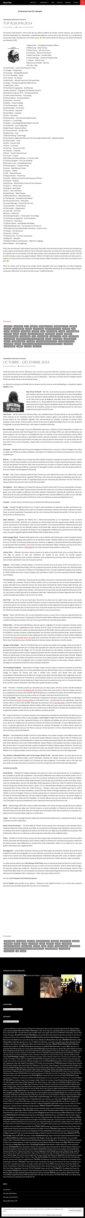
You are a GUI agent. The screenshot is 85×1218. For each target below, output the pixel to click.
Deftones (58, 1063)
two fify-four (9, 951)
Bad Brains (47, 1037)
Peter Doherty (73, 1126)
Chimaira (77, 1052)
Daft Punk (38, 1059)
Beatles (66, 1039)
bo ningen (55, 941)
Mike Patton (72, 1110)
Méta (52, 2)
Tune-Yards (25, 1168)
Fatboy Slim (48, 1073)
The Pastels (52, 1159)
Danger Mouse (8, 1061)
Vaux (30, 1170)
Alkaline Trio (74, 1030)
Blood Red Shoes (51, 1046)
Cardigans (74, 1050)
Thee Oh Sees (68, 343)
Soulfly (76, 1144)
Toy (56, 1166)
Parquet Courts (55, 336)
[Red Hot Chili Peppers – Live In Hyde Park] (38, 975)
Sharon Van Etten (70, 338)
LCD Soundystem (16, 1103)
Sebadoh (14, 1142)
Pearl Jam (39, 1126)
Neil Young (7, 1117)
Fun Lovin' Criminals (70, 1078)
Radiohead (40, 1135)
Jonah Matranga (43, 1097)
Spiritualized (49, 1147)
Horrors (5, 1088)
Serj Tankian (32, 1142)
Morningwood (58, 1113)
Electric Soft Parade (32, 1071)
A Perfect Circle (63, 1032)
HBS (42, 1086)
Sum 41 (15, 1151)
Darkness (24, 1061)
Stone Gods (21, 1149)
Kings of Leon (67, 1099)
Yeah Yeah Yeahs (63, 1174)
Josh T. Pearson (54, 1097)
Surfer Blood (51, 1151)
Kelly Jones (41, 1099)
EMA (73, 328)
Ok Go (26, 1121)
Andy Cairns (41, 1032)
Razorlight (20, 1138)
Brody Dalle (6, 1050)
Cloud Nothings (18, 328)
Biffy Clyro (38, 1042)
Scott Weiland (70, 1140)
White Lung (37, 346)
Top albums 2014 (17, 23)
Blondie (32, 1046)
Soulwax (5, 1147)
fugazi (42, 943)
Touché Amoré (50, 1166)
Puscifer (54, 1133)
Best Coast (12, 1042)
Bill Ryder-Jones (47, 1042)
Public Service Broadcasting (25, 1133)
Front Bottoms (15, 1078)
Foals (30, 1075)
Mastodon (42, 1108)
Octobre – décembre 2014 (26, 362)
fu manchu (49, 1078)
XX (56, 1174)
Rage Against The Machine (53, 1135)
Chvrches (50, 1054)
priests (48, 338)
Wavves (27, 1172)
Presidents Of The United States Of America (30, 338)
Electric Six (22, 1071)
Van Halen (23, 1170)
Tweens (20, 346)
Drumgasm (58, 1067)
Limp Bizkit (47, 1103)
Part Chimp (64, 1124)
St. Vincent (31, 341)
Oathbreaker (50, 1119)
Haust (39, 1086)
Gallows (18, 1080)
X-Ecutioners (51, 1174)
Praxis (28, 1131)
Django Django (14, 1067)
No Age (19, 1119)
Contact (76, 2)
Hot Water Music (38, 1088)
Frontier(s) (23, 1078)
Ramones (77, 1135)
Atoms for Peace (67, 1035)
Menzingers (19, 1110)
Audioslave (6, 1037)
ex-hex (7, 331)
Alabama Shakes (74, 1028)
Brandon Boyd (48, 1048)
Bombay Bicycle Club (61, 326)
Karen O (28, 1099)
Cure (25, 1059)
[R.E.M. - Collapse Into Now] (71, 984)
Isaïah (76, 1090)
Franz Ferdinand (67, 1075)
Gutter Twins (16, 1086)
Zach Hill (32, 1177)
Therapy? (22, 1161)
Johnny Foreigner (72, 331)
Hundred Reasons (63, 1088)
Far (43, 1073)
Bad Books (41, 1037)
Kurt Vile (23, 1101)
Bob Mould (10, 1048)
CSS (22, 1059)
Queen (65, 1133)
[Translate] (7, 321)
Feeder (64, 1073)
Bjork (68, 1042)
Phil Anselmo (9, 1128)
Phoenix (16, 1128)
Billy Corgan (55, 1042)
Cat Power (11, 1052)
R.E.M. (20, 1135)
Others (59, 1121)
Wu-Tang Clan (42, 1174)
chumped (7, 328)
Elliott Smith (55, 1071)
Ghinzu (65, 1080)
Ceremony (39, 1052)
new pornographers (11, 336)
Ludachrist (14, 1106)
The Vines (66, 1162)
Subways (6, 1151)
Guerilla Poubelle (64, 1084)
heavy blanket (52, 331)
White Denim (71, 1172)
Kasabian (34, 1099)
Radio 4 (33, 1135)
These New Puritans (32, 1162)
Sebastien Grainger (23, 1142)
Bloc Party (25, 1046)
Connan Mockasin (30, 1057)
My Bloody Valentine (44, 1115)
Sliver (28, 1144)
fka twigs (18, 1075)
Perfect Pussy (74, 336)
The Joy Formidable (41, 1157)
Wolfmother (34, 1174)
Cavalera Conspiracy (20, 1052)
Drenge (46, 1067)
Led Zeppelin (26, 1103)
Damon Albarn (38, 328)
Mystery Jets (55, 1115)
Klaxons (5, 1101)
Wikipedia (28, 547)
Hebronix (56, 1086)
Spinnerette (42, 1147)
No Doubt (25, 1119)
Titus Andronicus (13, 1166)
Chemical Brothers (68, 1052)
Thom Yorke (45, 1164)
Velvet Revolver (37, 1170)
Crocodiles (11, 1059)
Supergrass (42, 1151)
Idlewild (20, 1090)
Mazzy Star (68, 1108)
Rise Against (54, 1138)
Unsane (74, 1168)
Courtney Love (65, 1057)
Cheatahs (73, 326)
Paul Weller (17, 1126)
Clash (4, 1057)
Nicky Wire (53, 1117)
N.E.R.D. (62, 1115)
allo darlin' (18, 326)
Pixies (44, 946)
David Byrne (59, 1061)
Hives (66, 1086)
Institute (59, 1090)
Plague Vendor (9, 338)
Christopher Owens (26, 1054)
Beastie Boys (51, 1040)
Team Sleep (24, 1153)
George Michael (58, 1080)
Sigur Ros (67, 1142)
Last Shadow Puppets (68, 1101)
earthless (66, 328)
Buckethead (36, 1050)
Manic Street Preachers (36, 333)
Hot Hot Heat (23, 1088)
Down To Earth (34, 1067)
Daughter (36, 1061)
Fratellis (76, 1075)
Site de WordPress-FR (10, 1201)
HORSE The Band (13, 1088)
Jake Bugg (30, 1092)
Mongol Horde (49, 1113)
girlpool (35, 331)
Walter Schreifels (14, 1172)
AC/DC (50, 1028)
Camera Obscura (65, 1050)
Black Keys (26, 1044)
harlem (34, 1086)
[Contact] (13, 984)
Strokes (76, 1149)
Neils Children (76, 1115)
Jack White (16, 1092)
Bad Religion (55, 1037)
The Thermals (58, 1162)
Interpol (64, 1090)
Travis (8, 1168)
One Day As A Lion (33, 1121)
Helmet (61, 1086)
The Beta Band (64, 1153)
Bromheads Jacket (23, 1050)
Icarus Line (9, 1090)
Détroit (17, 943)
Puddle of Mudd (39, 1133)
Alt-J (26, 326)
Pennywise (55, 1126)
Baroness (77, 1037)
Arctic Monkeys (30, 1035)
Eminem (65, 1071)
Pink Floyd (22, 1128)
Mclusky (75, 1108)
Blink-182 (18, 1046)
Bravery (56, 1048)
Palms (8, 1124)
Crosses (28, 328)
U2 (17, 951)
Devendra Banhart (13, 1065)
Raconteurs (27, 1135)
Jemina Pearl (34, 1094)
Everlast (74, 1071)
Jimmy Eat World (53, 1094)
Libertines (33, 1103)
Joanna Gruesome (71, 1094)
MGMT (45, 1110)
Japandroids (6, 1094)
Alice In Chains (65, 1030)
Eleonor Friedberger (45, 1071)
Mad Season (26, 1106)
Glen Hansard (19, 1082)
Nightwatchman (61, 1117)
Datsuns (30, 1061)
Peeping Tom (48, 1126)
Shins (62, 1142)
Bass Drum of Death (46, 326)
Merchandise (50, 333)
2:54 (34, 1028)
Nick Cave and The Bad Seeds (40, 1117)
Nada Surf (68, 1115)
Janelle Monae (59, 1092)
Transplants (73, 1166)
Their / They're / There (27, 1157)
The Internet (17, 1157)
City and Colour (58, 1054)
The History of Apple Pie (66, 341)
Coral (58, 1057)
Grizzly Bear (54, 1084)
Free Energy (6, 1078)
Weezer (23, 951)
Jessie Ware (42, 1094)
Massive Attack (34, 1108)
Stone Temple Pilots (40, 1149)
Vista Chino (66, 1170)
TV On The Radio (10, 346)
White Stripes (19, 1174)
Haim (30, 1086)
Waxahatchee (34, 1172)
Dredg (41, 1067)
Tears (29, 1153)
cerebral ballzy (31, 1052)
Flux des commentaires (10, 1197)
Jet (47, 1094)
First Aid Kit (15, 331)
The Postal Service (62, 1159)
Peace (33, 1126)
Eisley (5, 1071)
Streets (55, 1149)
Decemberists (50, 1063)
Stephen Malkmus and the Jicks (46, 341)
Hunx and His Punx (75, 1088)
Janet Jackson (68, 1092)
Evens (70, 1071)
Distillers (75, 1065)
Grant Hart (19, 1084)
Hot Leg (30, 1088)
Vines (61, 1170)
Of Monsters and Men (9, 1121)
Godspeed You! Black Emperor (37, 1082)
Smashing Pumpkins (19, 341)
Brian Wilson (67, 1048)
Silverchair (74, 1142)
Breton (61, 1048)
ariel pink (34, 326)
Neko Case (14, 1117)
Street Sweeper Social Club (65, 1149)
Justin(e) (5, 1099)
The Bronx (72, 1153)
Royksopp (45, 1140)
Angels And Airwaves (51, 1032)
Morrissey (68, 333)
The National (45, 1159)
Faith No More (23, 1073)
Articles (33, 2)
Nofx (40, 1119)
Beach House (35, 1040)
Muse (30, 1115)
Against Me (8, 326)
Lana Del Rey (57, 1101)
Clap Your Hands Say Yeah (71, 1054)
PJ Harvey (47, 1128)
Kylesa (28, 1101)
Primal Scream (70, 1131)
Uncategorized (67, 1168)
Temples (43, 1153)
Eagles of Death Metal (29, 1069)
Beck (71, 1040)
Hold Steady (72, 1086)
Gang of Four (25, 1080)
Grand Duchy (11, 1084)
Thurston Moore (51, 948)
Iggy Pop (26, 1090)
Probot (77, 1131)
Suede (11, 1151)
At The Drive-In (76, 1035)
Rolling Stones (37, 1140)
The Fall (19, 1155)
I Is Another (33, 1090)
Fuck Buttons (30, 1078)
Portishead (14, 1131)
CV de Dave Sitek (58, 703)
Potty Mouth (22, 1131)
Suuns (57, 1151)
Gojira (49, 1082)
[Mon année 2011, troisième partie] (50, 987)
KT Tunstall (16, 1101)
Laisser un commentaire (25, 27)
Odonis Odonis (25, 336)
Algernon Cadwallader (53, 1030)
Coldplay (22, 1057)
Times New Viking (71, 1164)
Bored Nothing (65, 941)
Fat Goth (54, 1073)
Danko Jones (17, 1061)
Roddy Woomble (27, 1140)
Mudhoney (24, 1115)
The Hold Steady (70, 1155)
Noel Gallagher (33, 1119)
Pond (9, 1131)
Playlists (59, 2)
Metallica (37, 1110)
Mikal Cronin (64, 1110)
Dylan (5, 1069)
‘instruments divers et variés (25, 637)
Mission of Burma (28, 1113)
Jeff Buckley (14, 1094)
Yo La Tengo (72, 1174)
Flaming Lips (24, 1075)
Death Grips (42, 1063)
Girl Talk (5, 1082)
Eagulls (38, 1069)
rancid (51, 946)
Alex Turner (42, 1030)
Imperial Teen (41, 1090)
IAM (4, 1090)
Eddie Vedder (51, 1069)
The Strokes (43, 1162)
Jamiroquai (50, 1092)
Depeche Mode (67, 1063)
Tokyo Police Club (23, 1166)
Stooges (49, 1149)
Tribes (11, 1168)
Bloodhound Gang (39, 1046)
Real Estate (26, 1138)
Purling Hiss (48, 1133)
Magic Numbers (35, 1106)
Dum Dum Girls (76, 1067)
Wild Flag (27, 1174)
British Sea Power (76, 1048)
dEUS (5, 1065)
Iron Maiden (71, 1090)
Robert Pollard (12, 1140)
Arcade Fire (19, 1035)
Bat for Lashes (22, 1040)
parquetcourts (57, 1124)
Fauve (59, 1073)
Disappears (56, 1065)
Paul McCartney (8, 1126)
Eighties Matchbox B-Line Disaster (69, 1069)
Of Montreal (20, 1121)
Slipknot (24, 1144)
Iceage (58, 943)
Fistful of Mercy (10, 1075)
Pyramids (60, 1133)
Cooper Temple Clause (49, 1057)
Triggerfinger (17, 1168)
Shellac (7, 341)
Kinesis (60, 1099)
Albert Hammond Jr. (32, 1030)
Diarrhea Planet (24, 1065)
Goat (43, 331)
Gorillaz (62, 1082)
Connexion (6, 1189)
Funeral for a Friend (58, 1078)
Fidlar (68, 1073)
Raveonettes (58, 338)
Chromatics (36, 1054)
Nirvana (14, 1119)
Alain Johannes (10, 941)
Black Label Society (35, 1044)
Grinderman (47, 1084)
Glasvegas (11, 1082)
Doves (24, 1067)
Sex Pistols (40, 1142)
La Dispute (8, 333)
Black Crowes (10, 1044)
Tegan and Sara (36, 1153)
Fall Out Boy (32, 1073)
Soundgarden (75, 946)
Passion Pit (71, 1124)
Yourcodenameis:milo (18, 1177)
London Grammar (64, 1103)
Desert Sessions (77, 1063)
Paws (65, 336)
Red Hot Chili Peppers (37, 1138)
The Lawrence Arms (12, 1159)
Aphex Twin (72, 1032)
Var (27, 1170)
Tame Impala (16, 1153)
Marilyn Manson (73, 1106)
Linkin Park (55, 1103)
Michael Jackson (54, 1110)
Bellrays (75, 1040)
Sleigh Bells (17, 1144)
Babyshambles (31, 1037)
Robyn (19, 1140)
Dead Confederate (68, 1061)
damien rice (8, 943)
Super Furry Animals (32, 1151)
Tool (37, 1166)
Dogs (20, 1067)
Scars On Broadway (60, 1140)
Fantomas (39, 1073)
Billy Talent (62, 1042)
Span (20, 1147)
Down (28, 1067)
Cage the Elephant (46, 1050)
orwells (55, 1121)
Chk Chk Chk (7, 1054)
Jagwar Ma (23, 1092)
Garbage (31, 1080)
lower (16, 333)
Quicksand (15, 1135)
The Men (18, 343)
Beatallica (59, 1040)
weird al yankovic (61, 1172)
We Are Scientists (44, 1172)
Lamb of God (48, 1101)
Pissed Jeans (29, 1128)
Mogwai (59, 333)
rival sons (70, 1138)
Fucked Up (38, 1078)
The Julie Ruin (52, 1157)
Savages (51, 1140)
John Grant (14, 1097)
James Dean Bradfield (40, 1092)
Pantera (23, 1124)
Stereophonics (13, 1149)
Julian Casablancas (73, 1097)
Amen (30, 1032)
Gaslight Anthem (40, 1080)
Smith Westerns (51, 1144)
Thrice (51, 1164)
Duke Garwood (66, 1067)
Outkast (68, 1121)
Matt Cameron (50, 1108)
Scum (10, 1142)
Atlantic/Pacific (56, 1035)
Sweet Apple (73, 1151)
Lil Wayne (40, 1103)
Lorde (71, 1103)
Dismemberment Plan (66, 1065)
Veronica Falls (47, 1170)
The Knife (65, 1157)
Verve (53, 1170)
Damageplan (46, 1059)
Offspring (78, 1119)
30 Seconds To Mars (42, 1028)
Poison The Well (75, 1128)
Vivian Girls (73, 1170)
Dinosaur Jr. (37, 1065)
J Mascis (62, 331)
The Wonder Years (75, 1162)
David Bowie (50, 1061)
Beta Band (20, 1042)
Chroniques (43, 2)
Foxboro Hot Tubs (47, 1075)
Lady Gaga (41, 1101)
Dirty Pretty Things (47, 1065)
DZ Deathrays (11, 1069)
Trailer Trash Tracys (63, 1166)
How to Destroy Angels (50, 1088)
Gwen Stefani (25, 1086)
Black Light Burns (47, 1044)
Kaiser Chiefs (12, 1099)
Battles (29, 1040)
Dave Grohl (42, 1061)
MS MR (18, 1115)
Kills (56, 1099)
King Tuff (75, 1099)
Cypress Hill (31, 1059)
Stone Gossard (29, 1149)
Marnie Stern (18, 1108)
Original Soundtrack (46, 1121)
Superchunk (22, 1151)
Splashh (55, 1147)
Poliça (5, 1131)
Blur (68, 1046)
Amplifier (35, 1032)
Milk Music (10, 1113)
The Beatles (56, 1153)
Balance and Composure (67, 1037)
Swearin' (66, 1151)
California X (56, 1050)
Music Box (7, 2)
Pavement (24, 1126)
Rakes (64, 1135)
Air (68, 1028)
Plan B (68, 1128)
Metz (41, 1110)
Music (35, 1115)
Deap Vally (17, 1063)
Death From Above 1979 (53, 328)
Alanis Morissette (19, 1030)
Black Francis (18, 1044)
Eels (57, 1069)
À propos (68, 2)
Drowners (52, 1067)
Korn (10, 1101)
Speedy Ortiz (34, 1147)
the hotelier (9, 343)
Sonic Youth (60, 1144)
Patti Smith (78, 1124)
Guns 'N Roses (7, 1086)
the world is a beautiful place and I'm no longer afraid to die (42, 343)
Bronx (31, 1050)
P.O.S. (72, 1121)
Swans (61, 1151)
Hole (77, 1086)
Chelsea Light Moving (56, 1052)
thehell (45, 1155)
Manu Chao (64, 1106)
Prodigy (5, 1133)
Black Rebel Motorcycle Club (64, 1044)
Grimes (41, 1084)
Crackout (73, 1057)
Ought (64, 1121)
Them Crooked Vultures (25, 1159)
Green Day (27, 1084)
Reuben (48, 1138)
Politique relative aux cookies (54, 1215)
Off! (34, 336)
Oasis (44, 1119)
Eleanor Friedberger (13, 1071)
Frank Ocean (57, 1075)
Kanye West (21, 1099)
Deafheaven (10, 1063)
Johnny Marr (67, 943)
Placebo (53, 1128)
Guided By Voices (75, 1084)
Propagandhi (12, 1133)
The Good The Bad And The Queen (32, 1155)
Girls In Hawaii (77, 1080)
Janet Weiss (76, 1092)
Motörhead (11, 1115)
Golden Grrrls (56, 1082)
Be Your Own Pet (28, 1042)
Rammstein (70, 1135)
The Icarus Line (8, 1157)
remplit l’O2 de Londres (24, 700)
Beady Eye (42, 1040)
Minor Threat (18, 1113)
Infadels (54, 1090)
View (56, 1170)
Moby (36, 1113)
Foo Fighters (26, 331)
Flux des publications (10, 1193)
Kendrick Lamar (50, 1099)
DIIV (31, 1065)
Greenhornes (35, 1084)
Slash (7, 1144)
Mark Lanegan (26, 946)
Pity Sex (36, 1128)
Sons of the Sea (69, 1144)
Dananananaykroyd (73, 1059)
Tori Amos (42, 1166)
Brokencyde (13, 1050)
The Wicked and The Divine (32, 690)
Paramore (29, 1124)
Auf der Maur (15, 1037)
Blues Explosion (62, 1046)
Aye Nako (23, 1037)
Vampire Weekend (13, 1170)
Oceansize (58, 1119)
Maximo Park (60, 1108)
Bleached (12, 1046)
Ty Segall (28, 346)
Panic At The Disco (15, 1124)
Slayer (11, 1144)
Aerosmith (56, 1028)
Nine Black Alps (72, 1117)
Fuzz (13, 1080)
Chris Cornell (15, 1054)
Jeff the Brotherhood (24, 1094)
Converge (39, 1057)
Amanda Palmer (23, 1032)
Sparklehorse (26, 1147)
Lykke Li (23, 333)
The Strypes (50, 1162)
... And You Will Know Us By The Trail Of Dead (18, 1028)
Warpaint (21, 1172)
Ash (50, 1035)
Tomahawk (32, 1166)
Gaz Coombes (49, 1080)
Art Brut (46, 1035)
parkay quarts (43, 336)
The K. (59, 1157)
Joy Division (62, 1097)
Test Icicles (49, 1153)
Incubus (48, 1090)
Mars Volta (26, 1108)
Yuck (27, 1177)
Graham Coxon (71, 1082)
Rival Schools (62, 1138)
